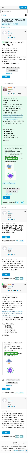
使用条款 (16, 450)
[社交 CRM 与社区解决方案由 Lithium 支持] (16, 443)
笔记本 (4, 15)
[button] (25, 31)
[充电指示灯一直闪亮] (9, 27)
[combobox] (14, 11)
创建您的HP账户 (6, 24)
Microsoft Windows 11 (12, 70)
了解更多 (15, 24)
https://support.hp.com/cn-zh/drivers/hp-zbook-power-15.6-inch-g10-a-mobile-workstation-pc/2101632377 (13, 117)
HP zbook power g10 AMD (13, 67)
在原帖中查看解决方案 (9, 183)
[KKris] (4, 33)
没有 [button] (22, 202)
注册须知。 (21, 450)
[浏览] (2, 7)
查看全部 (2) (9, 73)
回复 (6, 77)
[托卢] (5, 89)
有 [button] (17, 202)
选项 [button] (26, 15)
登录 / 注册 (23, 7)
